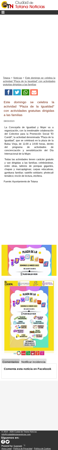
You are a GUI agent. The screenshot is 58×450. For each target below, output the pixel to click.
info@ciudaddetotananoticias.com (16, 434)
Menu (29, 12)
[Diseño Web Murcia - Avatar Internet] (24, 446)
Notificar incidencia (33, 361)
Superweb (18, 446)
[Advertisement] (29, 45)
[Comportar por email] (34, 93)
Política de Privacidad (22, 448)
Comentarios (11, 361)
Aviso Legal (6, 448)
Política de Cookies (42, 448)
